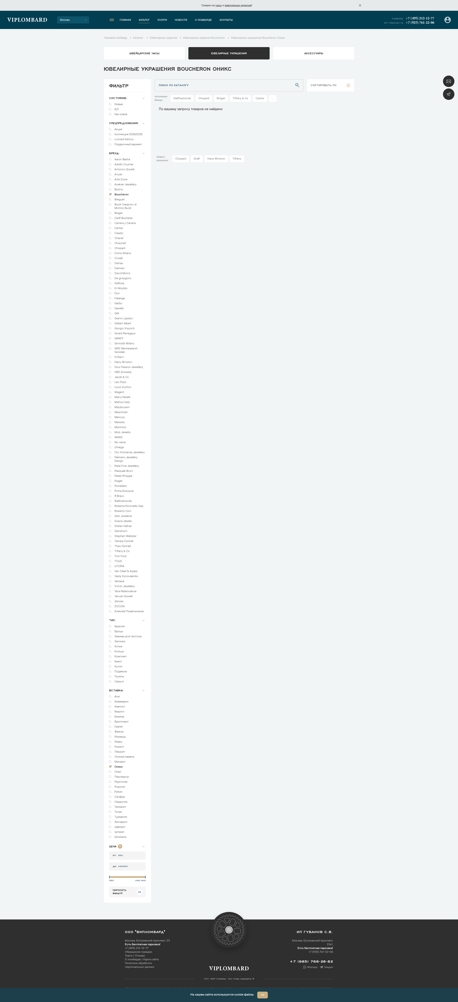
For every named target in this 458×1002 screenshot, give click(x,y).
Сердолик (120, 802)
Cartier (118, 228)
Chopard (119, 248)
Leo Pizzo (120, 382)
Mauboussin (122, 407)
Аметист (119, 706)
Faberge (119, 298)
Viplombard (27, 20)
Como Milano (122, 253)
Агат (117, 696)
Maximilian (121, 412)
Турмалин (120, 817)
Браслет (119, 626)
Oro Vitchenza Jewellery (129, 452)
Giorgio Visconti (124, 328)
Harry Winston (123, 362)
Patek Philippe (123, 476)
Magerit (119, 392)
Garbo (118, 303)
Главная (125, 20)
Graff (197, 158)
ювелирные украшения (229, 53)
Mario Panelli (122, 397)
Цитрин (119, 832)
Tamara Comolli (123, 541)
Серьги (119, 681)
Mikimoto (120, 427)
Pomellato (120, 486)
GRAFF (118, 338)
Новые (118, 104)
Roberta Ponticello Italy (128, 506)
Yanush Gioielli (123, 596)
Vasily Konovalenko (126, 576)
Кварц (118, 741)
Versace (119, 581)
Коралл (119, 746)
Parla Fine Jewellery (126, 466)
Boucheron (121, 194)
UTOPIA (119, 566)
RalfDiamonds (123, 501)
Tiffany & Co (122, 551)
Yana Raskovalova (125, 591)
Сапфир (119, 797)
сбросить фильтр (119, 891)
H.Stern (119, 357)
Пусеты (119, 676)
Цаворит (119, 827)
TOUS (118, 561)
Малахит (120, 761)
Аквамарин (121, 701)
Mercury (119, 417)
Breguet (119, 199)
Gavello (119, 308)
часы (218, 5)
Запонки (119, 641)
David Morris (122, 273)
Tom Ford (120, 556)
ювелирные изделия (238, 5)
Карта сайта (151, 959)
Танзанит (120, 807)
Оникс (118, 767)
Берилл (119, 711)
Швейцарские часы (144, 53)
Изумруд (120, 736)
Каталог (144, 20)
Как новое (120, 114)
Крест (118, 661)
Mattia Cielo (122, 402)
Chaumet (120, 243)
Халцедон (120, 822)
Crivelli (118, 258)
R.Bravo (119, 496)
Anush (118, 174)
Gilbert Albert (122, 323)
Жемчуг (119, 731)
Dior (117, 293)
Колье (118, 646)
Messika (119, 422)
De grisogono (122, 278)
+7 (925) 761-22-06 (420, 23)
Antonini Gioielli (124, 169)
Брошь (118, 631)
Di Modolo (120, 288)
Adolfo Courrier (123, 164)
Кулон (118, 666)
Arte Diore (120, 179)
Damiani (119, 268)
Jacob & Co (121, 377)
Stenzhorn (120, 531)
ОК (262, 995)
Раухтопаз (120, 782)
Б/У (116, 109)
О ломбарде (203, 20)
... (273, 98)
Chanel (118, 238)
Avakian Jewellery (125, 184)
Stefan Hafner (123, 526)
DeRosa (119, 283)
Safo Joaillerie (123, 516)
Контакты (226, 20)
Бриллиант (121, 721)
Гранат (118, 726)
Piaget (118, 481)
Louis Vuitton (122, 387)
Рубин (118, 792)
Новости (181, 20)
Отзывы (140, 955)
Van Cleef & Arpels (125, 571)
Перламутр (121, 777)
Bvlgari (118, 213)
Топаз (118, 812)
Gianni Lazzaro (123, 318)
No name (120, 442)
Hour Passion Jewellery (128, 367)
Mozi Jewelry (122, 432)
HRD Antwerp (122, 372)
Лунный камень (124, 756)
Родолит (119, 787)
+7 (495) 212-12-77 (420, 18)
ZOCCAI (119, 606)
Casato (118, 233)
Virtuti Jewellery (124, 586)
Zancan (119, 601)
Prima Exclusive (124, 491)
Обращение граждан (138, 952)
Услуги (162, 20)
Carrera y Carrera (125, 223)
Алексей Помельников (129, 611)
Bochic (118, 189)
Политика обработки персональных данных (139, 965)
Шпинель (120, 837)
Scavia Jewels (123, 521)
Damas (118, 263)
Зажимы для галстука (128, 636)
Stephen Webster (125, 536)
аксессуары (313, 53)
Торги (128, 955)
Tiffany (237, 158)
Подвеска (120, 671)
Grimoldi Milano (124, 343)
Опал (117, 772)
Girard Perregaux (124, 333)
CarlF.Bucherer (123, 218)
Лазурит (119, 751)
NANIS (118, 437)
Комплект (120, 656)
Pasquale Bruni (123, 471)
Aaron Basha (122, 159)
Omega (119, 447)
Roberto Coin (122, 511)
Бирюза (119, 716)
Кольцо (119, 651)
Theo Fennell (122, 546)
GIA (116, 313)
